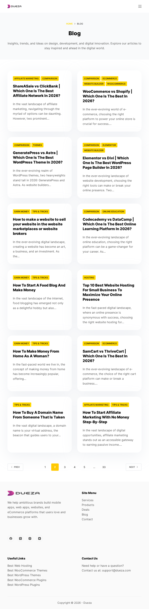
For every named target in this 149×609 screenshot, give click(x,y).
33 (104, 467)
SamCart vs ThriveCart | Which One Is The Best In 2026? (105, 356)
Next (132, 467)
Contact (87, 519)
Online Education (113, 211)
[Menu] (140, 6)
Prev (17, 467)
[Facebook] (10, 538)
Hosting (89, 277)
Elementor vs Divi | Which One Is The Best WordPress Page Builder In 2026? (107, 163)
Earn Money (21, 211)
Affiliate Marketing (26, 78)
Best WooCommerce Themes (27, 570)
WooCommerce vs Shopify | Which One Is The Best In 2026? (107, 96)
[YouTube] (39, 538)
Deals (85, 509)
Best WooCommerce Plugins (26, 580)
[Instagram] (30, 538)
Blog (85, 514)
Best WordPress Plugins (23, 584)
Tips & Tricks (40, 211)
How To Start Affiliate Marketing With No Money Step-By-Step (106, 417)
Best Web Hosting (19, 565)
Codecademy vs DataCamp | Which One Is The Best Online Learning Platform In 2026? (109, 224)
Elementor (109, 145)
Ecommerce (110, 78)
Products (88, 505)
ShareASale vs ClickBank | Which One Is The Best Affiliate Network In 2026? (36, 91)
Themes (37, 145)
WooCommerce (116, 83)
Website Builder (94, 83)
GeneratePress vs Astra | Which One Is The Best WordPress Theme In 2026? (38, 157)
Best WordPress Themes (24, 575)
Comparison (49, 78)
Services (87, 500)
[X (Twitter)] (20, 538)
